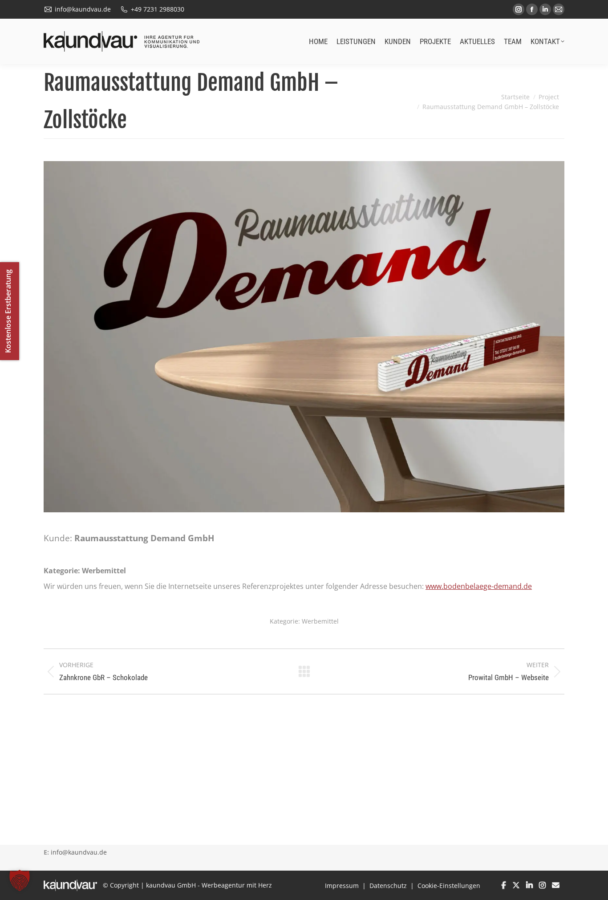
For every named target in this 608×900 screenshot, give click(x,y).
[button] (19, 880)
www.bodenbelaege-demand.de (479, 586)
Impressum (342, 885)
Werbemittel (320, 621)
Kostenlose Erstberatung (8, 311)
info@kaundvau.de (79, 852)
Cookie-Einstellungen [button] (448, 885)
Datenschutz (388, 885)
